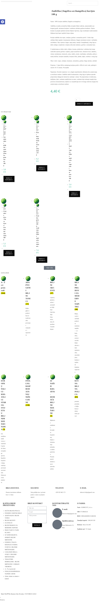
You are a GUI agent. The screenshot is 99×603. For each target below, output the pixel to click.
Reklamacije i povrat (82, 538)
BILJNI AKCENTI (10, 520)
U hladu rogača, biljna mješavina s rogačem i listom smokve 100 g (70, 162)
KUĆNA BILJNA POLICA (12, 510)
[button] (16, 1)
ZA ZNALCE (37, 129)
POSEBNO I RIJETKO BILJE (4, 132)
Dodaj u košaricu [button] (9, 178)
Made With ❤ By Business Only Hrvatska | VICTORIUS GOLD (18, 594)
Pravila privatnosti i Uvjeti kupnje (86, 533)
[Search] (96, 3)
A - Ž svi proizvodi (4, 125)
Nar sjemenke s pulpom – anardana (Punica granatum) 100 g (4, 151)
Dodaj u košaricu (84, 104)
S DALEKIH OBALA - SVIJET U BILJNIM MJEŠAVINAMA (11, 554)
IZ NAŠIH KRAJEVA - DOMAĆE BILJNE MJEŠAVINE (70, 135)
